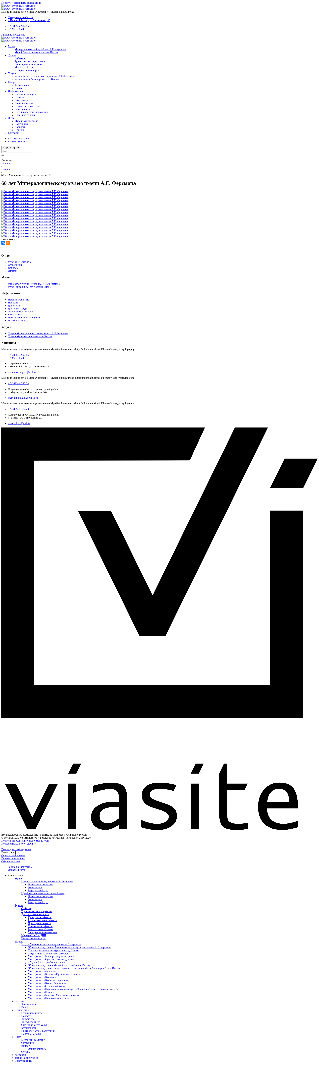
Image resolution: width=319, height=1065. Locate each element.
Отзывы (19, 129)
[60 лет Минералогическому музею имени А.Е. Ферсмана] (34, 191)
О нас (11, 118)
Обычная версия (10, 861)
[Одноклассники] (8, 243)
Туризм (12, 55)
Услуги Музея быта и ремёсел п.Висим (37, 79)
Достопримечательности (29, 64)
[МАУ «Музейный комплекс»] (19, 5)
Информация (15, 91)
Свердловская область (20, 17)
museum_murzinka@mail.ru (23, 397)
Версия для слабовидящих (16, 849)
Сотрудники (22, 124)
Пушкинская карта (25, 94)
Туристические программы (30, 61)
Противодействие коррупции (31, 112)
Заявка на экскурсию (13, 34)
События (20, 58)
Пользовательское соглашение (18, 843)
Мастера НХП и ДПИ (27, 67)
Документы (21, 100)
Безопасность (22, 109)
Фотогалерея (22, 85)
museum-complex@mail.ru (22, 372)
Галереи (12, 82)
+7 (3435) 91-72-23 (18, 409)
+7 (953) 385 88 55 (18, 29)
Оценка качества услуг (28, 106)
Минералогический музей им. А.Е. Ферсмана (40, 49)
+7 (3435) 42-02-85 (18, 26)
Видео (18, 88)
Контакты (13, 132)
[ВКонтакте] (3, 243)
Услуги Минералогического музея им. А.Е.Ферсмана (45, 76)
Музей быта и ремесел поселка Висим (36, 52)
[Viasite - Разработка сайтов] (159, 829)
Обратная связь (16, 869)
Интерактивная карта (27, 70)
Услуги (12, 73)
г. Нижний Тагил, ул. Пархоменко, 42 (29, 20)
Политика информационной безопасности (25, 840)
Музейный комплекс (26, 121)
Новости (19, 97)
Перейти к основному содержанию (21, 2)
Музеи (11, 46)
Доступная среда (24, 103)
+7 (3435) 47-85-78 (18, 383)
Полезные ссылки (25, 115)
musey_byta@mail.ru (19, 423)
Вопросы (20, 127)
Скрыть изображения (13, 855)
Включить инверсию (13, 858)
